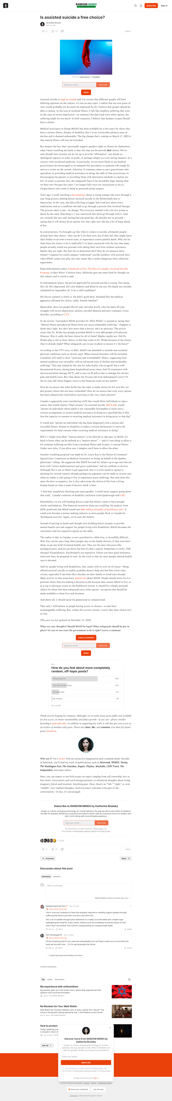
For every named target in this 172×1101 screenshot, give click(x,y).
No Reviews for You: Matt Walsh (58, 1006)
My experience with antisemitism (59, 986)
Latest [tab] (49, 979)
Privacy (87, 1083)
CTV (66, 314)
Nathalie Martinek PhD (55, 906)
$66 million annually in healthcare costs (102, 509)
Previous (50, 858)
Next (124, 858)
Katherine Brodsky (53, 23)
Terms (93, 1083)
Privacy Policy (105, 1071)
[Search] (135, 5)
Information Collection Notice (85, 1071)
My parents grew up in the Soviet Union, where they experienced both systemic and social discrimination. (70, 991)
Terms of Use (98, 1068)
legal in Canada (68, 99)
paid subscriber (59, 723)
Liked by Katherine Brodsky (58, 909)
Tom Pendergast (53, 935)
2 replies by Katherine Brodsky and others (66, 955)
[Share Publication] (141, 5)
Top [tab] (43, 979)
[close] (110, 1028)
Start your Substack (79, 1089)
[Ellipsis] (131, 906)
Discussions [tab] (59, 979)
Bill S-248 (111, 405)
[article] (86, 993)
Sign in (164, 5)
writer (62, 759)
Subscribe (151, 5)
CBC (122, 495)
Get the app (98, 1089)
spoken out (80, 578)
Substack (73, 1095)
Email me (51, 731)
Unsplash (96, 76)
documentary (79, 195)
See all (45, 1045)
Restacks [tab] (56, 876)
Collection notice (105, 1083)
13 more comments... (48, 967)
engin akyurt (85, 76)
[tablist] (51, 876)
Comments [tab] (46, 876)
